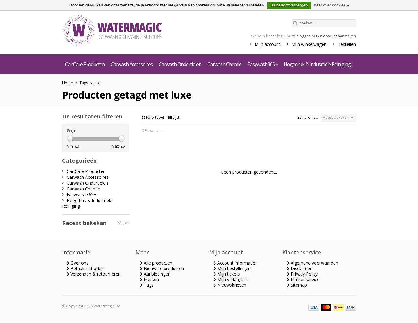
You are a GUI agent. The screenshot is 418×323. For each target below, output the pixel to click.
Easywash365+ (263, 64)
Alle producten (157, 263)
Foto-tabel (155, 117)
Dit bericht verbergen (289, 5)
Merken (151, 279)
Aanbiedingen (156, 274)
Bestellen (347, 44)
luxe (98, 82)
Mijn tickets (228, 274)
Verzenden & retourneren (95, 274)
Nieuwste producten (163, 268)
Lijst (175, 117)
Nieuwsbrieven (231, 285)
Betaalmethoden (86, 268)
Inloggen (303, 36)
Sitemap (298, 285)
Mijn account (267, 44)
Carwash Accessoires (132, 64)
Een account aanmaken (336, 36)
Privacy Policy (303, 274)
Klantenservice (304, 279)
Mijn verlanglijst (232, 279)
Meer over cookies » (331, 5)
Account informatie (235, 263)
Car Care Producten (85, 64)
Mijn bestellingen (233, 268)
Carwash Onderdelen (180, 64)
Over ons (78, 263)
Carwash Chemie (224, 64)
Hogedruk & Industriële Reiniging (317, 64)
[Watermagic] (123, 31)
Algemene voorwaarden (313, 263)
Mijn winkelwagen (309, 44)
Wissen (123, 222)
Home (67, 82)
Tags (84, 82)
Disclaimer (300, 268)
